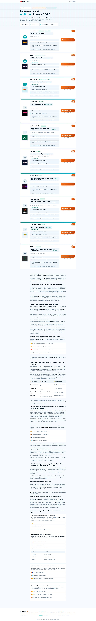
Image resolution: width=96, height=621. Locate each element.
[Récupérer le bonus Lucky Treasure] (25, 235)
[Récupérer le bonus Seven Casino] (25, 113)
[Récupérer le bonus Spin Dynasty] (25, 90)
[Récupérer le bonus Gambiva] (25, 162)
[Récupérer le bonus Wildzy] (25, 66)
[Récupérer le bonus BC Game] (25, 259)
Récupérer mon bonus (67, 39)
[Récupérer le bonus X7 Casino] (25, 186)
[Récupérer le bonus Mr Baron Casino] (25, 138)
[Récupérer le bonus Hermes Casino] (25, 211)
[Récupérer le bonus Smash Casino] (25, 42)
